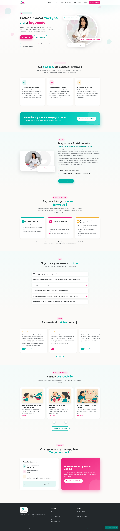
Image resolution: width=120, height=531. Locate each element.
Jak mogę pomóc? (40, 37)
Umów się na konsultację (87, 118)
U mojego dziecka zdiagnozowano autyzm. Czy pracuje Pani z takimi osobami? (56, 296)
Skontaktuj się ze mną (66, 181)
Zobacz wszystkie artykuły (60, 427)
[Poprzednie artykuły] (54, 420)
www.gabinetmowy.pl (82, 512)
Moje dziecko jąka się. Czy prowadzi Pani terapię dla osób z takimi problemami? (56, 279)
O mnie (56, 2)
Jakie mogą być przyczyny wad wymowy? (45, 274)
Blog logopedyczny (55, 519)
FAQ (74, 2)
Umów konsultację (94, 2)
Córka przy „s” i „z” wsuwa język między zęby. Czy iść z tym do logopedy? (54, 302)
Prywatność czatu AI (87, 526)
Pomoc (50, 2)
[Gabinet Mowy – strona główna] (22, 2)
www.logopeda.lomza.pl (82, 514)
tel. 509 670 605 (81, 509)
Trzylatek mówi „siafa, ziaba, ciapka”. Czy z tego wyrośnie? (50, 290)
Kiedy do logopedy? (66, 2)
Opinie (80, 2)
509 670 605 (27, 37)
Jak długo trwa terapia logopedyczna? (44, 285)
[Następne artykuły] (66, 420)
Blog (85, 2)
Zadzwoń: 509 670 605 (74, 479)
